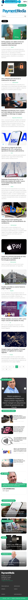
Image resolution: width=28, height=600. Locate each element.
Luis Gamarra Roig (9, 489)
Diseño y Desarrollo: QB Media (18, 598)
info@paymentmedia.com (7, 580)
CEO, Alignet (6, 490)
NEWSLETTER (22, 5)
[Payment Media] (14, 10)
